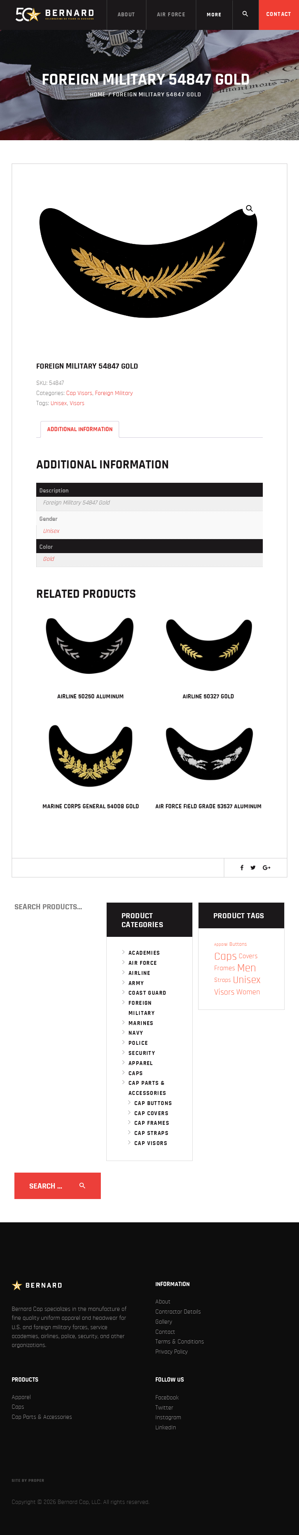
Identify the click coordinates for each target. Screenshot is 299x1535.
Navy (136, 1033)
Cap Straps (151, 1133)
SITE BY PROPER (28, 1480)
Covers (248, 956)
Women (248, 992)
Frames (224, 968)
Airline (139, 973)
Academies (144, 953)
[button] (250, 209)
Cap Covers (151, 1113)
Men (246, 968)
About (163, 1301)
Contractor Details (178, 1312)
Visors (77, 403)
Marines (141, 1023)
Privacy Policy (171, 1352)
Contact (165, 1332)
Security (141, 1053)
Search (92, 906)
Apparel (140, 1063)
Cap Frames (151, 1123)
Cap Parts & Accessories (42, 1417)
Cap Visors (79, 393)
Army (136, 983)
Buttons (238, 944)
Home (98, 94)
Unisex (59, 403)
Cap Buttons (153, 1103)
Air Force (142, 963)
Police (138, 1043)
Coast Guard (147, 993)
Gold (48, 559)
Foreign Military (114, 393)
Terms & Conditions (179, 1341)
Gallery (163, 1322)
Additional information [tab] (80, 429)
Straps (222, 980)
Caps (135, 1073)
